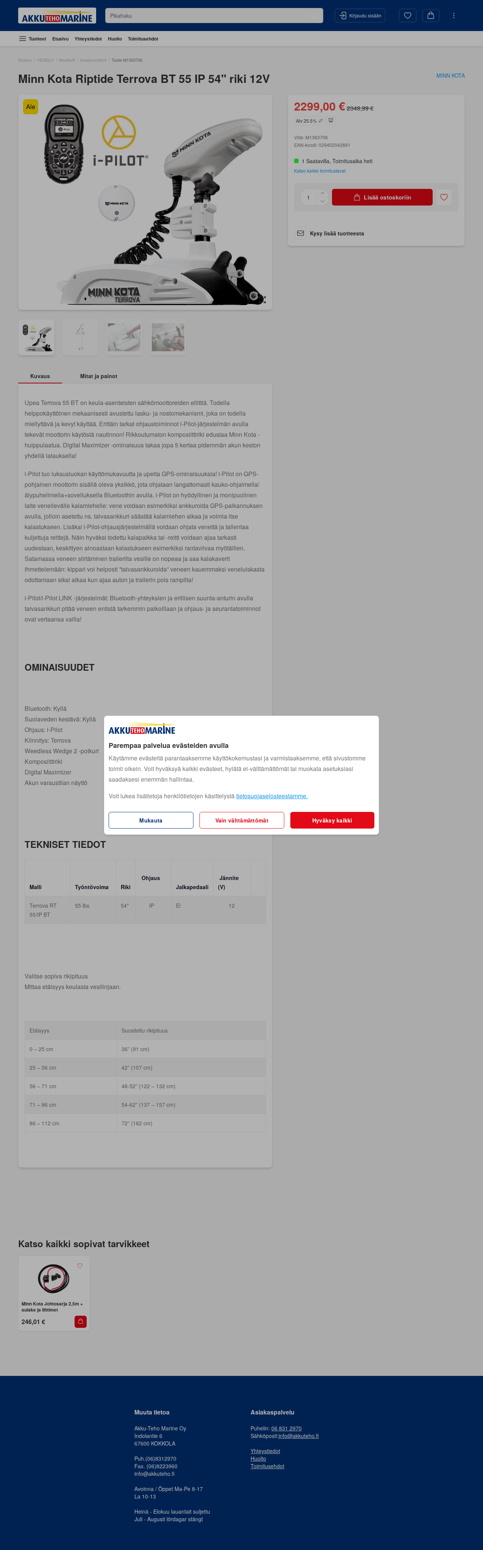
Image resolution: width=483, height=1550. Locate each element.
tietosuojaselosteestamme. (272, 795)
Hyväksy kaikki (332, 820)
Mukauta (150, 820)
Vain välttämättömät (241, 820)
